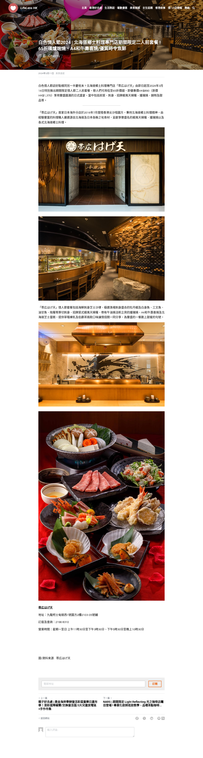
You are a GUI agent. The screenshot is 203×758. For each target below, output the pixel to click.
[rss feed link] (163, 718)
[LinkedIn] (151, 718)
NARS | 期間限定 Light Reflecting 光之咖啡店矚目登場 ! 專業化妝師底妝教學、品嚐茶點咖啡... (133, 703)
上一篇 (44, 698)
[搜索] (193, 8)
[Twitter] (144, 718)
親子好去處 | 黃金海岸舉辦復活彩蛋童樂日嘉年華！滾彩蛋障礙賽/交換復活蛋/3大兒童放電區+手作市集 (68, 705)
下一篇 (106, 698)
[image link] (13, 7)
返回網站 (45, 718)
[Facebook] (137, 718)
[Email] (158, 718)
